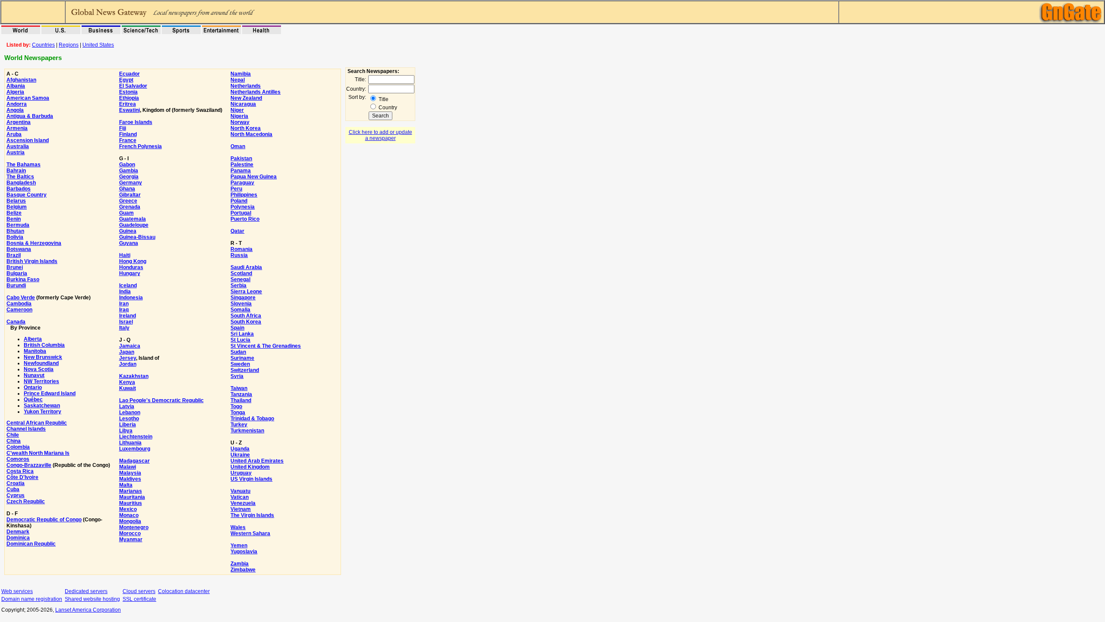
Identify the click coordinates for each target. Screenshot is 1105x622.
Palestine (241, 165)
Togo (236, 406)
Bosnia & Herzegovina (33, 243)
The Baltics (20, 177)
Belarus (16, 201)
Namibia (240, 74)
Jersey (127, 358)
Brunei (14, 267)
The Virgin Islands (252, 515)
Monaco (129, 515)
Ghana (127, 189)
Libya (126, 431)
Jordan (127, 364)
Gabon (127, 165)
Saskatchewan (42, 406)
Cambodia (19, 304)
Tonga (237, 412)
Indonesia (131, 298)
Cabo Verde (20, 298)
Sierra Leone (246, 292)
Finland (128, 134)
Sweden (240, 364)
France (127, 140)
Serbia (238, 285)
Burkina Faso (22, 279)
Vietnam (240, 509)
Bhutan (15, 231)
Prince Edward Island (50, 393)
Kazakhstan (133, 376)
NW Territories (41, 381)
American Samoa (27, 98)
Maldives (130, 479)
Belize (14, 213)
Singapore (243, 298)
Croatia (15, 483)
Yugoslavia (243, 552)
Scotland (241, 273)
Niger (237, 110)
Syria (236, 376)
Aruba (14, 134)
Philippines (243, 195)
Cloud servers (139, 591)
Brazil (13, 255)
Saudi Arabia (246, 267)
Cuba (12, 489)
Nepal (237, 80)
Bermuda (17, 225)
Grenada (129, 207)
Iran (124, 304)
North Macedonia (251, 134)
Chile (12, 435)
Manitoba (35, 351)
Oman (237, 146)
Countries (43, 45)
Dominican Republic (31, 544)
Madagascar (134, 461)
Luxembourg (134, 449)
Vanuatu (240, 491)
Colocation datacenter (184, 591)
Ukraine (240, 455)
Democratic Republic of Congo (44, 520)
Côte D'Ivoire (22, 477)
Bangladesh (21, 183)
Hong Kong (132, 261)
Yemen (238, 546)
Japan (126, 352)
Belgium (16, 207)
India (125, 292)
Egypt (126, 80)
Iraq (124, 310)
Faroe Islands (135, 122)
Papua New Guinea (253, 177)
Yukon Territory (42, 412)
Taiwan (238, 388)
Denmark (17, 532)
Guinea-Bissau (137, 237)
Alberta (33, 339)
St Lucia (240, 340)
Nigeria (239, 116)
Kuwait (127, 388)
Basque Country (26, 195)
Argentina (18, 122)
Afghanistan (21, 80)
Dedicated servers (86, 591)
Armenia (17, 128)
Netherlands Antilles (255, 92)
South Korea (245, 322)
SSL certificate (139, 599)
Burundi (16, 285)
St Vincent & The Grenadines (265, 346)
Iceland (128, 285)
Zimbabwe (243, 570)
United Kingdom (250, 467)
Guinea (127, 231)
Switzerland (244, 370)
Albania (15, 86)
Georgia (129, 177)
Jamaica (129, 346)
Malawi (127, 467)
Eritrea (127, 104)
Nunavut (34, 375)
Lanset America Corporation (88, 610)
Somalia (240, 310)
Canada (15, 322)
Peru (236, 189)
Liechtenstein (135, 437)
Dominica (18, 538)
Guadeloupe (133, 225)
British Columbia (44, 345)
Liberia (127, 425)
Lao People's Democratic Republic (161, 400)
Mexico (128, 509)
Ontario (33, 387)
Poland (238, 201)
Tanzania (241, 394)
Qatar (237, 231)
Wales (238, 527)
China (13, 441)
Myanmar (130, 539)
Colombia (18, 447)
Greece (128, 201)
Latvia (126, 406)
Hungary (129, 273)
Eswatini (129, 110)
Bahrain (16, 171)
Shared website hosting (92, 599)
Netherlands (245, 86)
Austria (15, 152)
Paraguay (242, 183)
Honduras (131, 267)
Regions (69, 45)
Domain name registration (31, 599)
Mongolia (130, 521)
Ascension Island (27, 140)
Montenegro (133, 527)
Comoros (17, 459)
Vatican (239, 497)
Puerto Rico (244, 219)
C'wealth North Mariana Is (37, 453)
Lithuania (130, 443)
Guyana (128, 243)
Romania (241, 249)
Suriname (242, 358)
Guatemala (132, 219)
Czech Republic (25, 501)
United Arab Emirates (257, 461)
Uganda (239, 449)
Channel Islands (26, 429)
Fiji (122, 128)
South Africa (245, 316)
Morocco (130, 533)
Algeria (15, 92)
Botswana (18, 249)
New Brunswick (43, 357)
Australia (17, 146)
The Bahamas (23, 165)
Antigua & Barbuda (29, 116)
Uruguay (241, 473)
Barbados (18, 189)
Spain (237, 328)
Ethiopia (129, 98)
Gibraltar (130, 195)
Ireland (127, 316)
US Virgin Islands (251, 479)
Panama (240, 171)
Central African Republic (36, 423)
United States (98, 45)
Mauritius (130, 503)
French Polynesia (140, 146)
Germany (130, 183)
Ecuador (129, 74)
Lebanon (129, 412)
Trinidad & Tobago (252, 419)
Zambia (239, 564)
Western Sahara (250, 533)
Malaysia (130, 473)
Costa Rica (20, 471)
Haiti (124, 255)
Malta (126, 485)
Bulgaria (16, 273)
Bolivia (14, 237)
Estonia (128, 92)
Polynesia (242, 207)
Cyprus (15, 495)
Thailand (240, 400)
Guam (126, 213)
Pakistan (241, 159)
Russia (239, 255)
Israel (126, 322)
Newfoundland (41, 363)
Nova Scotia (39, 369)
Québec (33, 400)
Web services (17, 591)
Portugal (240, 213)
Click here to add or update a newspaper (380, 135)
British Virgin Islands (31, 261)
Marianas (130, 491)
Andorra (16, 104)
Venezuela (243, 503)
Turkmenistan (247, 431)
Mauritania (132, 497)
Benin (13, 219)
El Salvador (133, 86)
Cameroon (19, 310)
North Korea (245, 128)
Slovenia (241, 304)
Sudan (238, 352)
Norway (239, 122)
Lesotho (129, 419)
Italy (124, 328)
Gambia (128, 171)
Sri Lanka (242, 334)
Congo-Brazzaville (28, 465)
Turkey (238, 425)
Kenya (127, 382)
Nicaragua (243, 104)
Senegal (240, 279)
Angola (15, 110)
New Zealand (246, 98)
